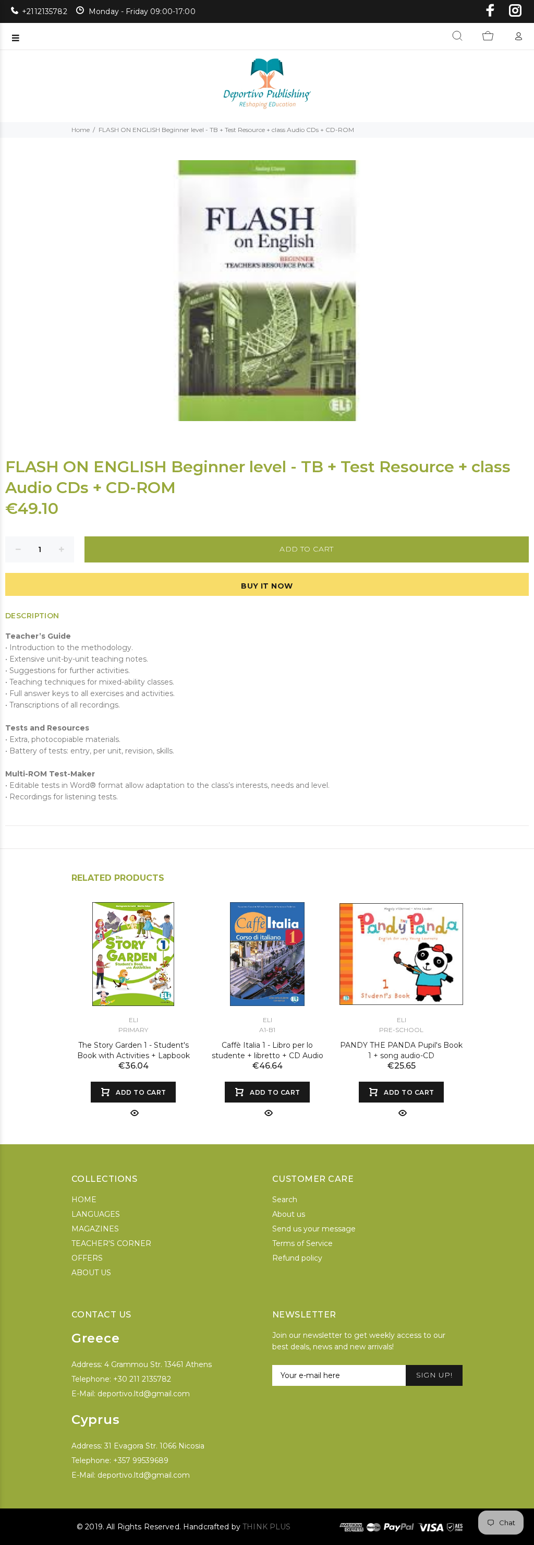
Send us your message (314, 1228)
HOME (83, 1199)
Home (80, 130)
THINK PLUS (266, 1526)
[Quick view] (133, 1113)
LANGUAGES (95, 1214)
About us (288, 1214)
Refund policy (297, 1258)
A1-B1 (267, 1030)
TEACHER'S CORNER (111, 1243)
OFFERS (87, 1258)
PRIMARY (133, 1030)
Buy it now (267, 586)
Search (284, 1199)
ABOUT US (91, 1272)
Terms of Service (302, 1243)
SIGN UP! (434, 1375)
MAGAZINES (95, 1228)
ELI (133, 1020)
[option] (133, 999)
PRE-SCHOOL (401, 1030)
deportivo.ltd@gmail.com (144, 1393)
